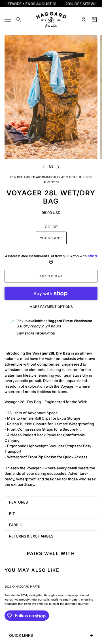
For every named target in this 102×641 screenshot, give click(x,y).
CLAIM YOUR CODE (75, 351)
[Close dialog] (94, 300)
